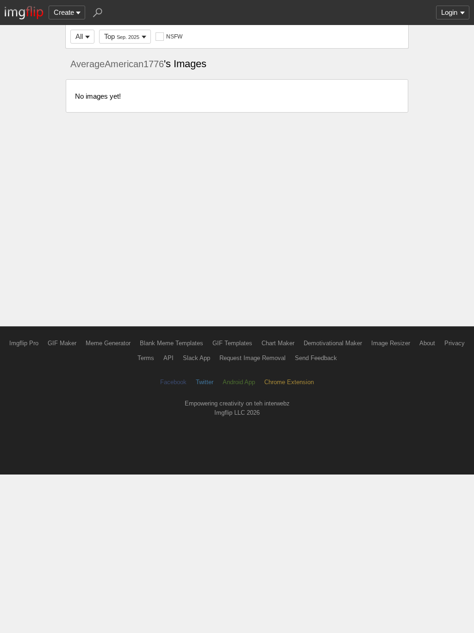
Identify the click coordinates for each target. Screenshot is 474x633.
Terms (145, 357)
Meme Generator (108, 343)
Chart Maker (278, 343)
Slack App (196, 357)
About (427, 343)
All (79, 36)
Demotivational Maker (333, 343)
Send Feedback (316, 357)
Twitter (204, 382)
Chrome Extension (289, 382)
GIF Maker (62, 343)
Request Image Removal (252, 357)
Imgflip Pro (23, 343)
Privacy (454, 343)
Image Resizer (390, 343)
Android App (239, 382)
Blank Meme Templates (171, 343)
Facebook (173, 382)
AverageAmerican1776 (117, 64)
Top (121, 36)
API (168, 357)
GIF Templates (232, 343)
